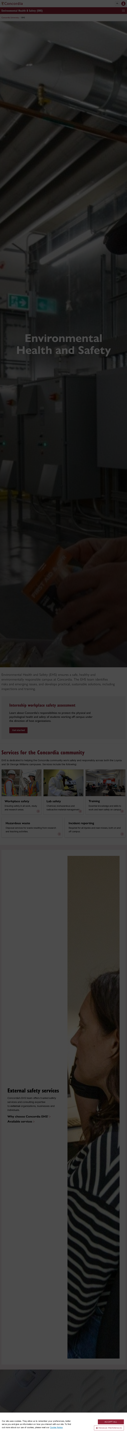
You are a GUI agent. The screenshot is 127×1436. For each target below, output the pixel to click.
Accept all (111, 1422)
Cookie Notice (56, 1427)
